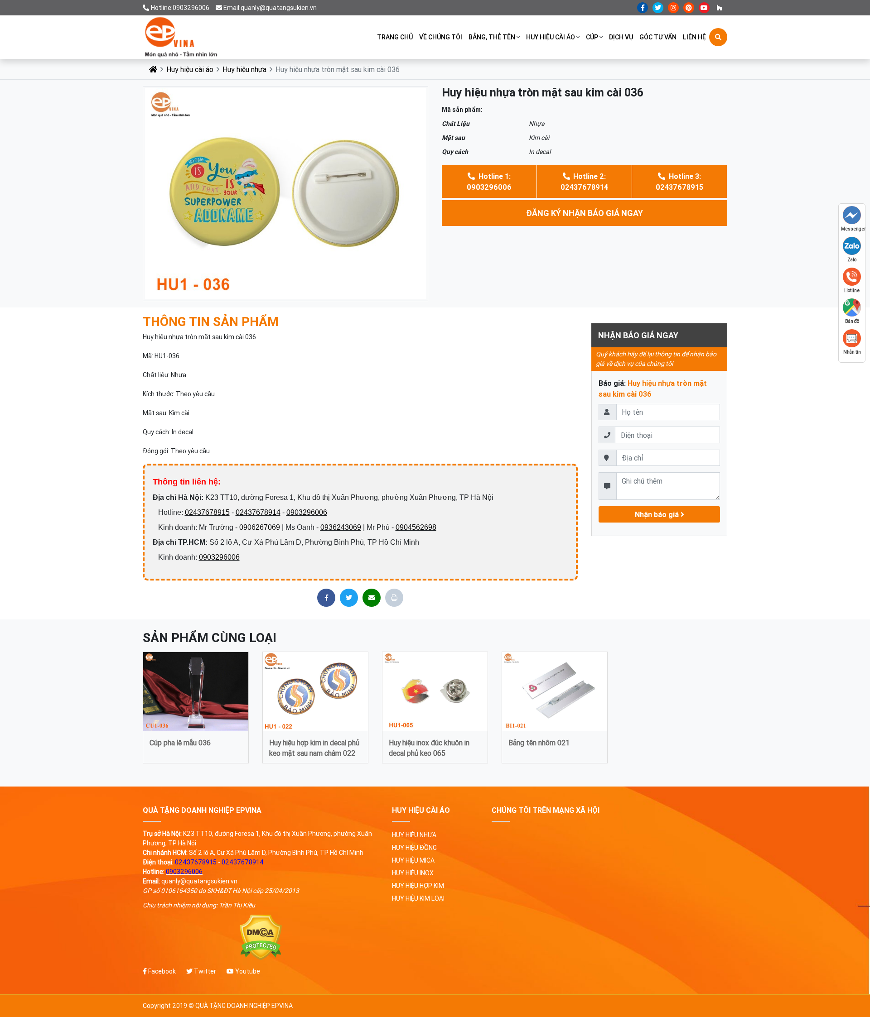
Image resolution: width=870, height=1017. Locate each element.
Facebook (161, 971)
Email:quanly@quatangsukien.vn (270, 8)
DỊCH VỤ (621, 37)
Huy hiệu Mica (413, 860)
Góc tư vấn (658, 37)
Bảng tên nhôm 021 (539, 742)
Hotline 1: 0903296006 (489, 182)
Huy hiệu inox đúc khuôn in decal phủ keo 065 (429, 747)
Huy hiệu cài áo (550, 37)
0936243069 (340, 527)
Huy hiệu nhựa (244, 69)
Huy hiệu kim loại (418, 898)
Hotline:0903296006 (180, 8)
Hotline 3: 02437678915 (679, 182)
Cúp (592, 37)
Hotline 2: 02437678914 (584, 182)
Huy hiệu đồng (414, 848)
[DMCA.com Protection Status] (260, 937)
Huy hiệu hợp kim (418, 886)
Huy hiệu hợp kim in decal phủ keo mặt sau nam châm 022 (314, 747)
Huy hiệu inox (413, 873)
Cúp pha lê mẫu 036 (180, 742)
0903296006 (306, 512)
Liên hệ (694, 37)
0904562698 (416, 527)
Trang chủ (395, 37)
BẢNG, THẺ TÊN (492, 37)
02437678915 (207, 512)
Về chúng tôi (440, 37)
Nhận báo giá (658, 514)
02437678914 (258, 512)
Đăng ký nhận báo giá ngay (584, 213)
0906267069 (259, 527)
